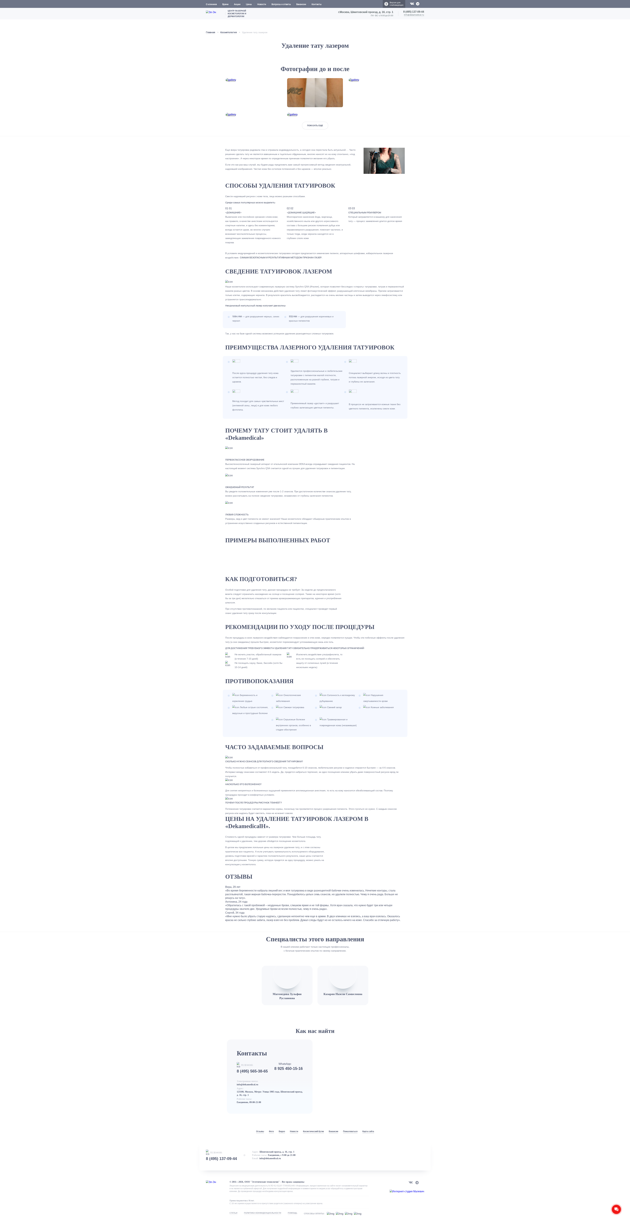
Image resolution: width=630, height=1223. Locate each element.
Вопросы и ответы (281, 4)
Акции (237, 4)
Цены (249, 4)
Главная (210, 32)
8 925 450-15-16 (288, 1069)
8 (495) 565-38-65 (252, 1071)
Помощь (292, 1213)
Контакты (317, 4)
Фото (271, 1131)
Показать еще (315, 125)
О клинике (211, 4)
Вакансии (301, 4)
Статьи (233, 1213)
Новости (261, 4)
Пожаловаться (350, 1131)
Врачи (225, 4)
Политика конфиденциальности (262, 1213)
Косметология (228, 32)
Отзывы (260, 1131)
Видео (282, 1131)
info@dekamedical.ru (414, 15)
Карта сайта (368, 1131)
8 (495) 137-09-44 (413, 11)
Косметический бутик (313, 1131)
